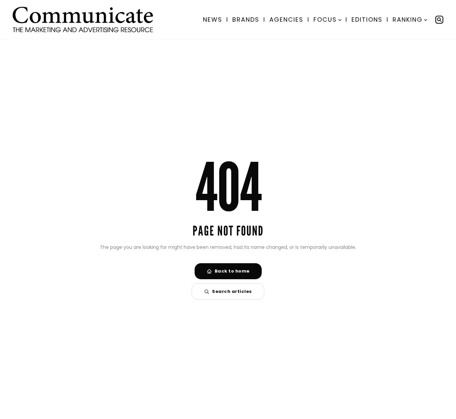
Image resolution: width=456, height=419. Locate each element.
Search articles (232, 291)
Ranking (408, 19)
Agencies (286, 19)
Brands (245, 19)
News (212, 19)
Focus (325, 19)
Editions (367, 19)
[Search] (439, 20)
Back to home (232, 271)
